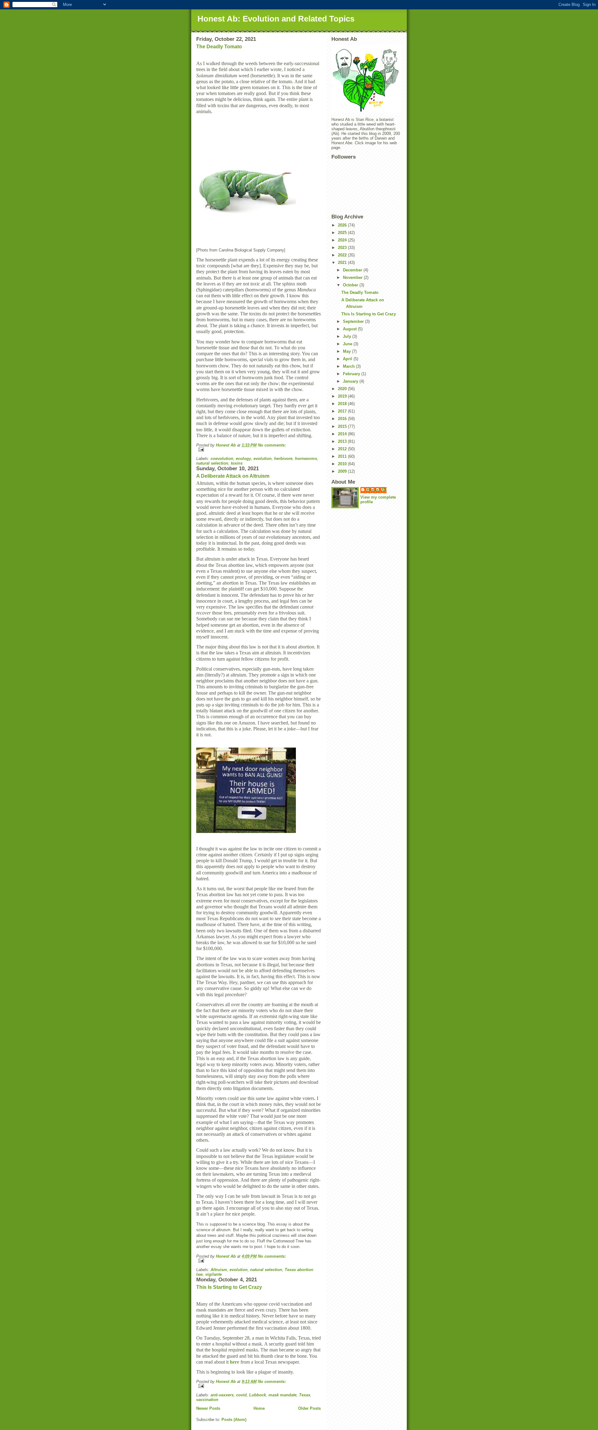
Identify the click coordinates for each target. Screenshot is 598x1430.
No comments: (272, 445)
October (351, 285)
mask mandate (282, 1395)
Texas (304, 1395)
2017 (343, 411)
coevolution (222, 458)
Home (259, 1408)
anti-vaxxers (222, 1395)
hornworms (306, 458)
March (349, 366)
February (352, 373)
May (347, 351)
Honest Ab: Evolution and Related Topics (275, 18)
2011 (343, 456)
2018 (343, 403)
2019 (343, 396)
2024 (343, 240)
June (348, 344)
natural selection (212, 463)
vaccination (207, 1399)
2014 (343, 434)
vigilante (213, 1274)
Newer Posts (208, 1408)
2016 (343, 418)
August (350, 329)
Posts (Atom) (233, 1419)
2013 (343, 441)
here (234, 1362)
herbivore (283, 458)
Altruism (219, 1269)
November (353, 277)
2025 (343, 232)
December (353, 270)
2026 (343, 225)
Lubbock (257, 1395)
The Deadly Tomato (219, 46)
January (351, 381)
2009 (343, 471)
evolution (263, 458)
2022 (343, 255)
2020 (343, 388)
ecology (243, 458)
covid (241, 1395)
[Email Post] (258, 449)
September (354, 321)
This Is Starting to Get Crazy (229, 1287)
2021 (343, 262)
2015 (343, 426)
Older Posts (309, 1408)
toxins (237, 463)
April (348, 358)
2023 (343, 247)
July (347, 336)
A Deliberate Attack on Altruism (232, 476)
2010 (343, 464)
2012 (343, 449)
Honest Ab (377, 489)
